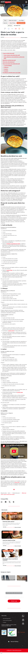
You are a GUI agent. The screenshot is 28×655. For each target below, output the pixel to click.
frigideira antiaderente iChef (13, 243)
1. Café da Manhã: (8, 65)
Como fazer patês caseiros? (8, 521)
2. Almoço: (6, 67)
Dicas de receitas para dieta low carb (11, 63)
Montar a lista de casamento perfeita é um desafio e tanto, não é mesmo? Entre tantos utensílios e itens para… (12, 562)
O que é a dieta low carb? (8, 53)
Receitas (15, 513)
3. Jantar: (6, 69)
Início (9, 493)
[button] (26, 578)
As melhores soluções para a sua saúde (12, 72)
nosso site (17, 482)
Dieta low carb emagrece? (9, 61)
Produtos (11, 513)
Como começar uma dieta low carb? (12, 55)
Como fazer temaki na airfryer (9, 540)
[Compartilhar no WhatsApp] (2, 501)
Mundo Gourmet (16, 493)
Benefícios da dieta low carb (9, 60)
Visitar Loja (14, 601)
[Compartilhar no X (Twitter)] (9, 501)
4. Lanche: (6, 70)
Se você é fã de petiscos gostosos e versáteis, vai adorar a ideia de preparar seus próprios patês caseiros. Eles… (11, 524)
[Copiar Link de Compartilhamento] (13, 501)
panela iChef (9, 270)
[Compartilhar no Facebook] (6, 501)
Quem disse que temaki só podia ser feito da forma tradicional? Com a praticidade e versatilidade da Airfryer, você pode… (12, 542)
